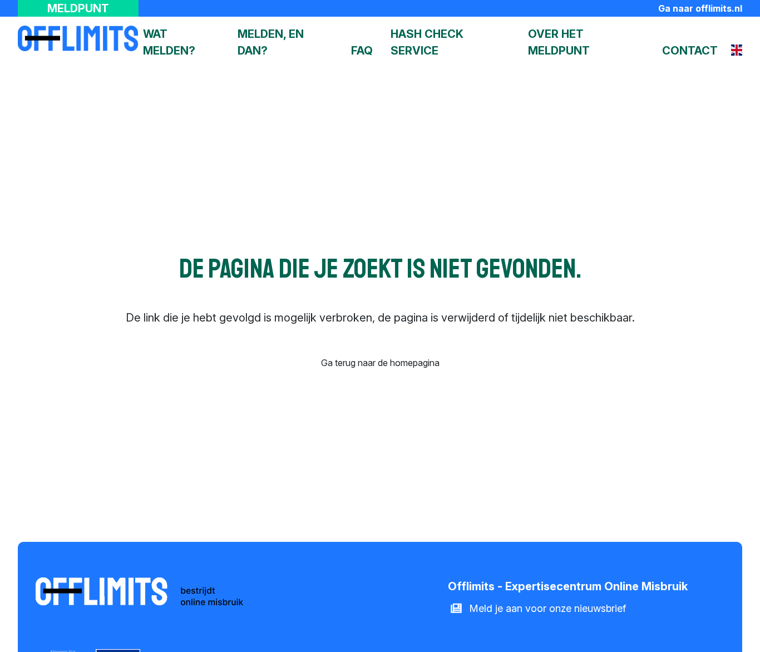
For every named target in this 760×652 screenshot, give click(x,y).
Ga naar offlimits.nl (700, 8)
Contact (690, 50)
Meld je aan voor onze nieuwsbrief (547, 608)
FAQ (362, 50)
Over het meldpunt (559, 42)
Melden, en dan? (271, 42)
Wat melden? (169, 42)
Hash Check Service (427, 42)
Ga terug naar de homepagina (380, 362)
